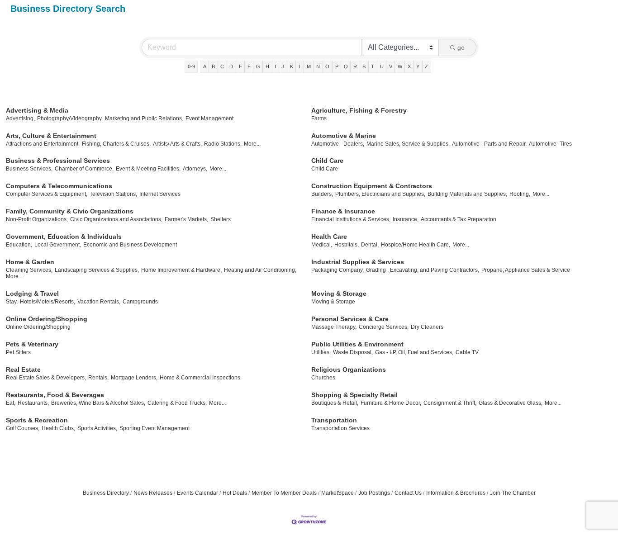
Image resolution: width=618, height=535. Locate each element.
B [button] (213, 66)
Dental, (370, 244)
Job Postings (374, 493)
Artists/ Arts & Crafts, (177, 144)
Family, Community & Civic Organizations (69, 211)
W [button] (400, 66)
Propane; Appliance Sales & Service (525, 270)
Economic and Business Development (130, 244)
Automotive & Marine (343, 135)
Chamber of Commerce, (84, 169)
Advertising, (20, 118)
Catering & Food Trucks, (177, 403)
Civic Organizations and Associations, (116, 219)
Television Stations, (113, 194)
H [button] (267, 66)
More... (252, 144)
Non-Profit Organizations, (37, 219)
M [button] (309, 66)
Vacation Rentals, (98, 301)
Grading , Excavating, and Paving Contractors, (422, 270)
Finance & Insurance (343, 211)
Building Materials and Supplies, (467, 194)
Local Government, (57, 244)
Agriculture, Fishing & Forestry (359, 110)
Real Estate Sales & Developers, (46, 377)
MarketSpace (337, 493)
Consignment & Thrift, (449, 403)
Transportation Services (340, 428)
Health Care (329, 236)
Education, (19, 244)
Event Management (209, 118)
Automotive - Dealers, (337, 144)
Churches (323, 377)
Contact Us (408, 493)
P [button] (336, 66)
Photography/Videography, (70, 118)
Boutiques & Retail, (334, 403)
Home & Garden (30, 261)
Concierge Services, (384, 327)
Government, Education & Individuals (64, 236)
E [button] (240, 66)
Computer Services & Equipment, (46, 194)
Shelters (220, 219)
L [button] (300, 66)
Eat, (10, 403)
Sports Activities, (97, 428)
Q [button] (346, 66)
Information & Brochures (455, 493)
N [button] (318, 66)
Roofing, (519, 194)
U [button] (382, 66)
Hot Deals (235, 493)
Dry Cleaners (427, 327)
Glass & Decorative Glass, (510, 403)
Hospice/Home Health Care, (415, 244)
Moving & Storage (338, 293)
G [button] (258, 66)
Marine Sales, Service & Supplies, (408, 144)
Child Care (327, 160)
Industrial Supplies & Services (357, 261)
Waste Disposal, (353, 352)
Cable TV (467, 352)
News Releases (152, 493)
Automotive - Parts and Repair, (489, 144)
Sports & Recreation (37, 420)
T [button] (372, 66)
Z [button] (426, 66)
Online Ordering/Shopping (46, 318)
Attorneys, (195, 169)
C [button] (222, 66)
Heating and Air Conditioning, (260, 270)
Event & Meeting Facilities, (148, 169)
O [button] (327, 66)
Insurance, (405, 219)
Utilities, (321, 352)
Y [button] (417, 66)
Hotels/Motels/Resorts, (47, 301)
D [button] (231, 66)
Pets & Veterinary (32, 344)
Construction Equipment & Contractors (371, 185)
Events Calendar (197, 493)
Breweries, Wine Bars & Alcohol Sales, (98, 403)
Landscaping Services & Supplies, (97, 270)
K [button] (291, 66)
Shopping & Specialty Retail (354, 394)
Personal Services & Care (350, 318)
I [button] (275, 66)
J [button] (282, 66)
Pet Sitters (18, 352)
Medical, (321, 244)
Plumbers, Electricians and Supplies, (380, 194)
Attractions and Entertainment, (43, 144)
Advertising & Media (37, 110)
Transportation (334, 420)
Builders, (322, 194)
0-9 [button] (191, 66)
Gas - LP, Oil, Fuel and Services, (414, 352)
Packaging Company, (337, 270)
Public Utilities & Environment (357, 344)
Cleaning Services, (29, 270)
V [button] (390, 66)
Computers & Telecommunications (59, 185)
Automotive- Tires (550, 144)
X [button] (409, 66)
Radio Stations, (223, 144)
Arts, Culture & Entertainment (51, 135)
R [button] (355, 66)
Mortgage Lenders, (134, 377)
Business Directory (106, 493)
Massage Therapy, (334, 327)
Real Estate (23, 369)
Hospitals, (346, 244)
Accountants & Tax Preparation (458, 219)
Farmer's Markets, (186, 219)
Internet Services (160, 194)
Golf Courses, (22, 428)
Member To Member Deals (284, 493)
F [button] (249, 66)
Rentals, (98, 377)
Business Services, (29, 169)
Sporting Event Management (154, 428)
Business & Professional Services (58, 160)
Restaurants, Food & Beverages (55, 394)
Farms (319, 118)
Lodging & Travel (32, 293)
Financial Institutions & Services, (350, 219)
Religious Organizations (348, 369)
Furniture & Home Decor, (391, 403)
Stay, (12, 301)
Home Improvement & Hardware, (181, 270)
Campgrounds (140, 301)
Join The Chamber (513, 493)
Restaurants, (33, 403)
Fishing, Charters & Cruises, (116, 144)
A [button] (204, 66)
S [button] (364, 66)
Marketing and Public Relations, (144, 118)
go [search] (461, 47)
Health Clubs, (58, 428)
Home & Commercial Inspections (200, 377)
